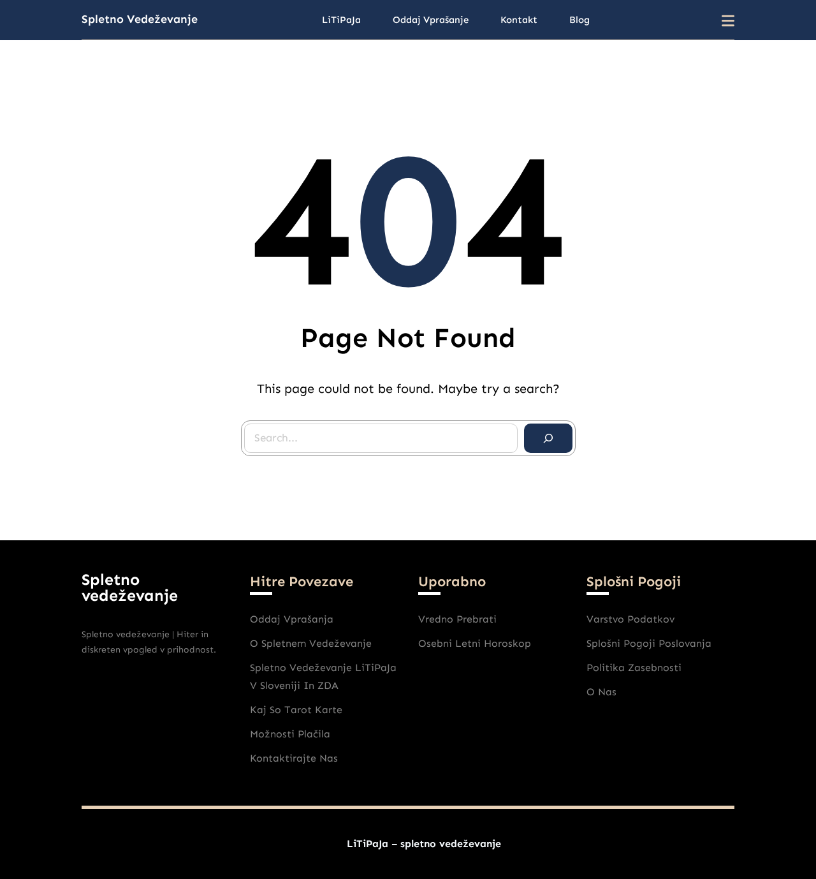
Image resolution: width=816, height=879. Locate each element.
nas (607, 692)
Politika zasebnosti (633, 667)
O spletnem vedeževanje (311, 643)
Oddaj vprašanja (291, 619)
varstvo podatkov (630, 619)
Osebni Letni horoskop (474, 643)
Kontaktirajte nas (294, 758)
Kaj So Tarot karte (296, 710)
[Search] (548, 438)
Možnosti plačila (290, 734)
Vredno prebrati (457, 619)
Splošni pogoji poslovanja (648, 643)
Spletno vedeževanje (140, 19)
